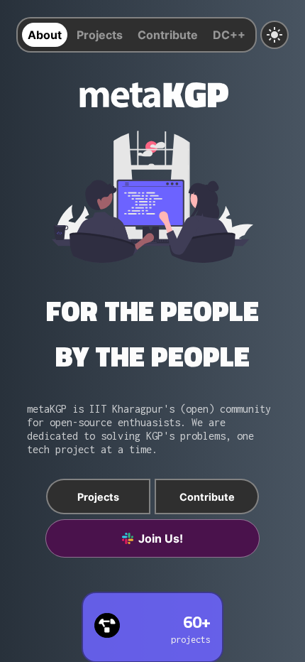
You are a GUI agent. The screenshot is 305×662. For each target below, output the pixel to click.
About (45, 35)
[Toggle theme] (274, 35)
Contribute (168, 35)
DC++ (229, 35)
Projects (100, 35)
